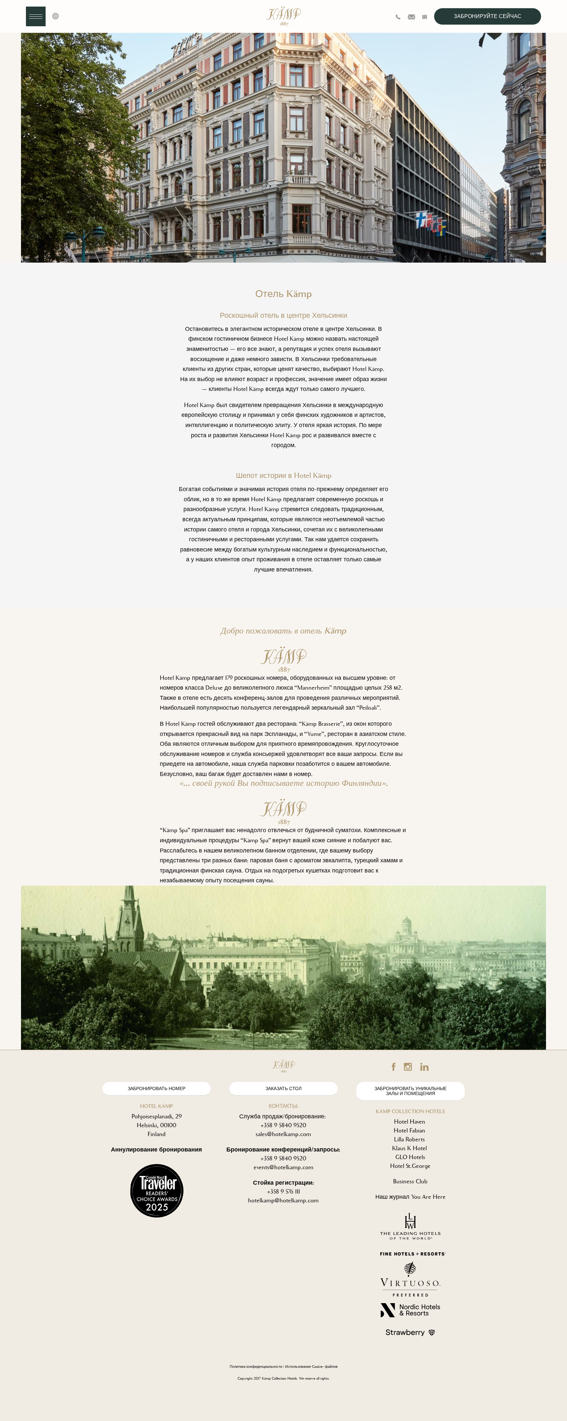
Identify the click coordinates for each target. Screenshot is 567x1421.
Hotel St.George (410, 1166)
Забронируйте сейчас (487, 16)
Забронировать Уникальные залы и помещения (410, 1091)
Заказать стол (283, 1088)
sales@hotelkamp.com (283, 1134)
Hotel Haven (409, 1121)
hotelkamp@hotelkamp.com (283, 1200)
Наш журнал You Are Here (410, 1196)
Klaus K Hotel (409, 1148)
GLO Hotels (410, 1157)
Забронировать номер (156, 1088)
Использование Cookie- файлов (311, 1367)
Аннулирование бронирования (156, 1149)
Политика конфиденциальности (256, 1367)
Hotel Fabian (409, 1130)
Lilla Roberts (409, 1139)
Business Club (410, 1181)
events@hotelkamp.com (283, 1167)
